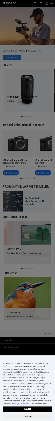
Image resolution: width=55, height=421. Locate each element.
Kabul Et (27, 409)
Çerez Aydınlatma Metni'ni (21, 404)
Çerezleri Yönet (27, 416)
